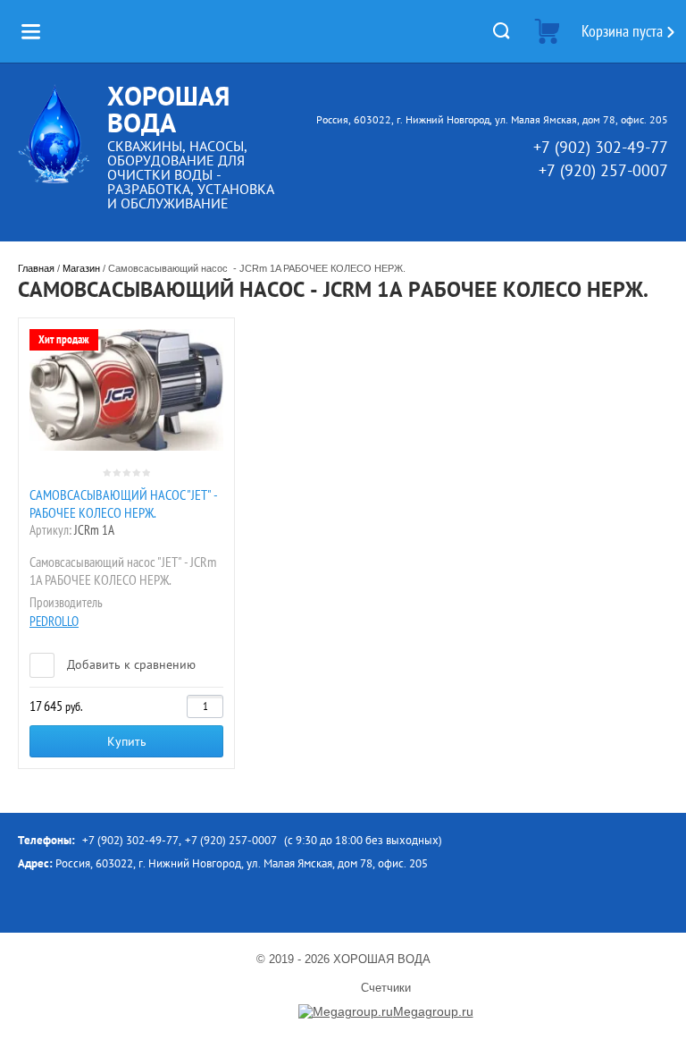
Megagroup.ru (433, 1011)
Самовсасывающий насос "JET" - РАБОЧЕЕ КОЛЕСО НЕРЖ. (123, 503)
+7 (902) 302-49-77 (600, 147)
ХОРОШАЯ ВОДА (168, 109)
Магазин (81, 268)
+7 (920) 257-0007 (603, 170)
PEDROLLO (54, 621)
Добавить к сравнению (129, 664)
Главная (36, 268)
